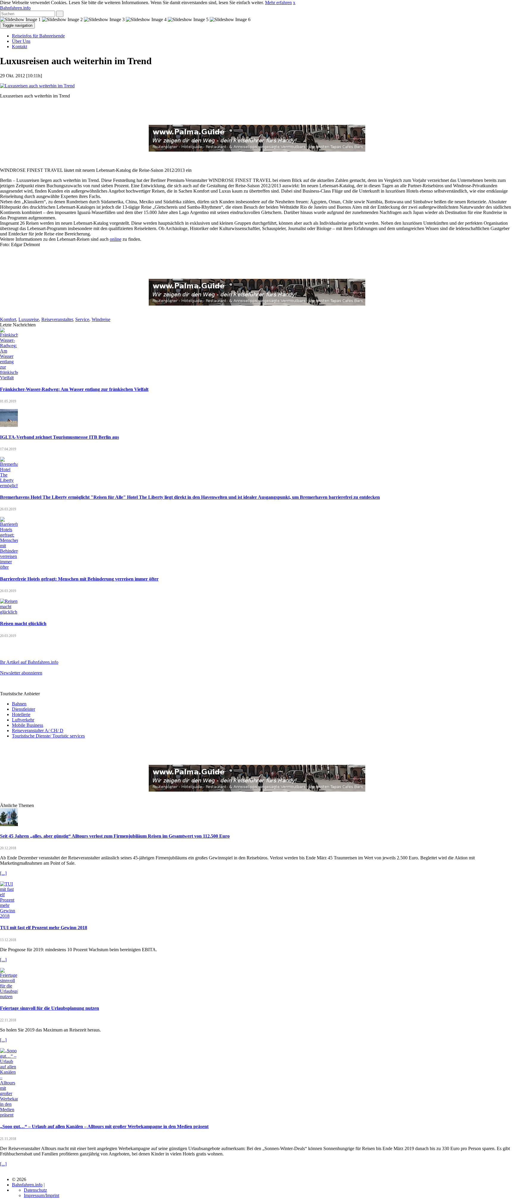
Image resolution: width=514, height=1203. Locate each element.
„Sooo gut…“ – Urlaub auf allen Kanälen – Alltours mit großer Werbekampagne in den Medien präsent (104, 1126)
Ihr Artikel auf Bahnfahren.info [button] (29, 662)
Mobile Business (27, 725)
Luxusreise (28, 319)
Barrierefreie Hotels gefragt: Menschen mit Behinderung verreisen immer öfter (79, 578)
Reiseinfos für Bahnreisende (38, 35)
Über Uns (21, 41)
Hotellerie (21, 714)
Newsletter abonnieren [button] (21, 672)
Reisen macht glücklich (23, 623)
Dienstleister (23, 709)
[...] (3, 873)
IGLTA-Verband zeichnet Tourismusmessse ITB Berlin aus (59, 437)
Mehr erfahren (278, 2)
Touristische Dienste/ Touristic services (48, 735)
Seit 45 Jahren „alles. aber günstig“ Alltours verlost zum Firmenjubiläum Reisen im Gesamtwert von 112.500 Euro (115, 836)
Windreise (101, 319)
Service (82, 319)
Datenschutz (35, 1190)
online (115, 239)
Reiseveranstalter (57, 319)
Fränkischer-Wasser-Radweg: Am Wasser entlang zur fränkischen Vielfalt (74, 389)
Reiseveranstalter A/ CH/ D (37, 730)
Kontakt (19, 46)
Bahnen (19, 703)
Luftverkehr (23, 719)
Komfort (8, 319)
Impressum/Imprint (41, 1195)
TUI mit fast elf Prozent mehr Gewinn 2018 (43, 927)
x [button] (294, 2)
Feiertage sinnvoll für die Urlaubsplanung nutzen (49, 1008)
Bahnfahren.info (15, 7)
